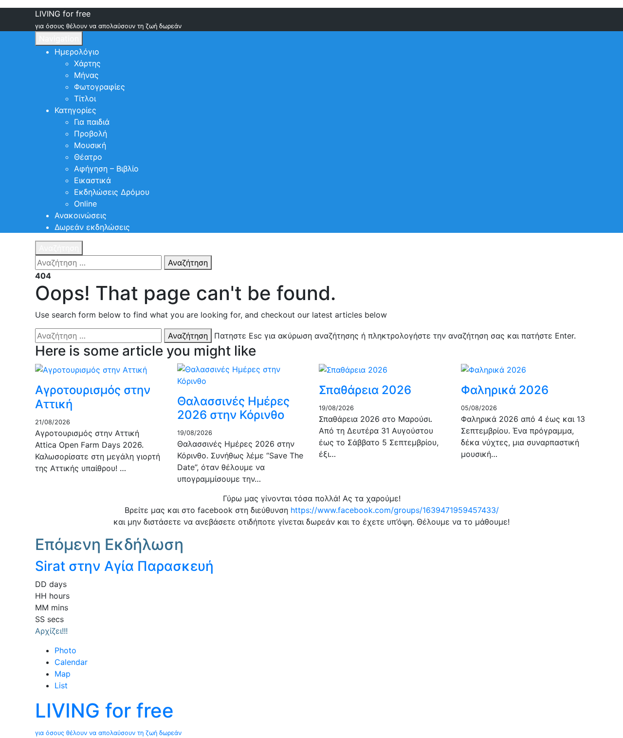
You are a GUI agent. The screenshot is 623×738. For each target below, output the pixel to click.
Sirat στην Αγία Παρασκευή (124, 566)
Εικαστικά (92, 180)
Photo (65, 650)
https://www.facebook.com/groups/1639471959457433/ (395, 510)
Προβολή (90, 133)
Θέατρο (88, 157)
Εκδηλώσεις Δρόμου (111, 192)
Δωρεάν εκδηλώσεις (92, 227)
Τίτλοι (85, 98)
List (61, 685)
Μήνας (86, 75)
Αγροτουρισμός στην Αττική (92, 397)
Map (63, 674)
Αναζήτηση (59, 248)
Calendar (71, 662)
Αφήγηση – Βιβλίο (106, 168)
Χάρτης (87, 63)
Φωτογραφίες (99, 87)
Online (85, 203)
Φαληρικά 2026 (505, 390)
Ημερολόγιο (77, 52)
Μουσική (90, 145)
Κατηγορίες (75, 110)
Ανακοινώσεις (81, 215)
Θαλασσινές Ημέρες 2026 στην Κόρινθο (233, 408)
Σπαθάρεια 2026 (365, 390)
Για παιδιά (92, 122)
